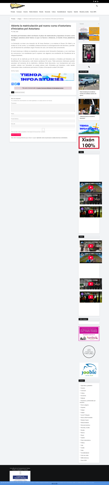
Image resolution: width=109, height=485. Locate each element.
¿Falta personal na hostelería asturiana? (87, 117)
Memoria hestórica (85, 425)
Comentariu (13, 103)
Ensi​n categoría (85, 405)
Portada (13, 11)
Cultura (54, 11)
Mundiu (41, 11)
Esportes (70, 11)
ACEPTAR (54, 483)
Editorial (83, 398)
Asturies (25, 11)
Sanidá (82, 447)
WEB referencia (85, 457)
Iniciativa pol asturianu (19, 92)
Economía (47, 11)
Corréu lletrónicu (14, 118)
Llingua (19, 18)
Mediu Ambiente (33, 11)
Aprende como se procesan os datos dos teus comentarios (52, 137)
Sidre (82, 450)
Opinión (76, 11)
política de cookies (90, 482)
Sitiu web (13, 123)
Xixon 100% (93, 11)
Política (83, 442)
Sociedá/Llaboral (61, 11)
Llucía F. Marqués (85, 415)
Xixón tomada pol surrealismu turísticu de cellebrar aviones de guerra (88, 93)
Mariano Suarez (85, 420)
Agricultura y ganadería (86, 385)
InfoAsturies (17, 6)
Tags (13, 92)
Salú (82, 445)
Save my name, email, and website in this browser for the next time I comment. (28, 131)
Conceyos (19, 11)
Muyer (82, 435)
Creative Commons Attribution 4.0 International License (50, 88)
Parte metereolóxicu (86, 440)
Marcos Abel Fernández (87, 417)
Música (83, 432)
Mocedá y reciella (84, 11)
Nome (12, 113)
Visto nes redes (85, 455)
